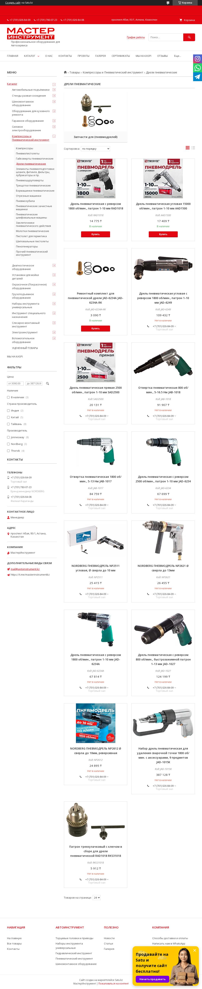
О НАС (49, 56)
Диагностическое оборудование (23, 267)
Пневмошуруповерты (30, 180)
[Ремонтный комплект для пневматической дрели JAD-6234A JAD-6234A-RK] (95, 268)
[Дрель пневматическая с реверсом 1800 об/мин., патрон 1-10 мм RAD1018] (95, 178)
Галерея (109, 949)
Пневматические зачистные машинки (34, 207)
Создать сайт (13, 2)
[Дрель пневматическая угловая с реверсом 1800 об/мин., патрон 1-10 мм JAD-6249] (163, 268)
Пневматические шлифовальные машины (31, 216)
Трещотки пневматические (33, 185)
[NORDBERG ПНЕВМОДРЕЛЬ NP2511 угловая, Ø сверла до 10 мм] (95, 540)
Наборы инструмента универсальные (25, 305)
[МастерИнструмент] (30, 38)
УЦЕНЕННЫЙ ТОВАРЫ (25, 348)
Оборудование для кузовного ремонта (31, 112)
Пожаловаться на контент (113, 983)
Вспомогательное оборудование (23, 340)
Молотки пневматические (32, 231)
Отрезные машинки (28, 196)
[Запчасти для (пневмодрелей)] (95, 111)
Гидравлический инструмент (74, 953)
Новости (109, 938)
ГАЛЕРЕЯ (100, 56)
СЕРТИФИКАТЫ (121, 56)
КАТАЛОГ (29, 56)
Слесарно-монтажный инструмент (26, 324)
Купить (96, 234)
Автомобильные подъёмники (31, 89)
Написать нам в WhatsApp (168, 943)
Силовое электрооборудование (26, 128)
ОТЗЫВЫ (162, 56)
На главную (14, 938)
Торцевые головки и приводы (74, 938)
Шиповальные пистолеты (32, 241)
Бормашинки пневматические (35, 190)
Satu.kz (119, 980)
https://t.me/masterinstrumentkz (30, 574)
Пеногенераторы (27, 246)
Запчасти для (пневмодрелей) (95, 137)
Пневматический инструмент (74, 958)
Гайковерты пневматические (34, 158)
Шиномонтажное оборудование (23, 103)
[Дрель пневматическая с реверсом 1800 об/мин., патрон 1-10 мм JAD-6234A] (95, 629)
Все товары (14, 943)
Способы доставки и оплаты (170, 938)
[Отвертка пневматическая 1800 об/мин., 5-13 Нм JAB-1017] (95, 451)
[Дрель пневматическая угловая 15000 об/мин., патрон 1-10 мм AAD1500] (163, 178)
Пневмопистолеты (27, 153)
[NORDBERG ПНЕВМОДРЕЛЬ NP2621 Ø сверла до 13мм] (163, 540)
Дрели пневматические (31, 163)
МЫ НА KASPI (143, 56)
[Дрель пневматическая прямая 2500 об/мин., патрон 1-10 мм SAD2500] (95, 362)
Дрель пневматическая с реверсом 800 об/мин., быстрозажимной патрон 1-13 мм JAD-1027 (163, 659)
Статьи (108, 943)
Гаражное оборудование (28, 121)
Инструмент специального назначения (29, 314)
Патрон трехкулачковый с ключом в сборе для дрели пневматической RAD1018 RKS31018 (95, 851)
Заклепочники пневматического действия (33, 224)
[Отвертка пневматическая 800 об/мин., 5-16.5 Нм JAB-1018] (163, 362)
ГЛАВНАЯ (12, 56)
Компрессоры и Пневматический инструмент (113, 72)
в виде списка (193, 148)
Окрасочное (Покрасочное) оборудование (29, 286)
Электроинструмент (25, 332)
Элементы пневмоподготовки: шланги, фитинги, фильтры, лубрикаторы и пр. (35, 172)
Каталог (12, 84)
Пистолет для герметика (31, 236)
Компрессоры (24, 148)
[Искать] (189, 37)
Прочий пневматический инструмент (32, 253)
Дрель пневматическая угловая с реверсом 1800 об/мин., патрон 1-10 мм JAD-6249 (163, 298)
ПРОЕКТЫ (83, 56)
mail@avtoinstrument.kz (25, 569)
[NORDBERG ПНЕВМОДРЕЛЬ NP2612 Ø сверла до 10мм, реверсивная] (95, 723)
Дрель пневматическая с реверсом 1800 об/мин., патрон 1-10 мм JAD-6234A (95, 659)
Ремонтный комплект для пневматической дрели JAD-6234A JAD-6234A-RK (95, 298)
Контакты (13, 949)
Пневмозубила (25, 201)
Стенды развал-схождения (29, 95)
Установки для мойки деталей (25, 276)
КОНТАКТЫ (65, 56)
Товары (74, 72)
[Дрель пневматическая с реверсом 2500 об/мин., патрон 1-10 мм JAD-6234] (163, 451)
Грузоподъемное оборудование (23, 295)
